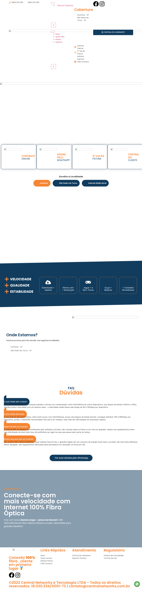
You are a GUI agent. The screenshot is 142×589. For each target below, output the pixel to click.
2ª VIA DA (98, 156)
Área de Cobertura (65, 5)
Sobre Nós (59, 37)
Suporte (58, 42)
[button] (17, 400)
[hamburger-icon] (53, 3)
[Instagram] (102, 4)
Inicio (57, 34)
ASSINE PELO (61, 156)
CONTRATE (28, 156)
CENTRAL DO (133, 156)
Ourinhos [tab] (44, 183)
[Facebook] (96, 4)
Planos (58, 39)
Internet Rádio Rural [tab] (97, 183)
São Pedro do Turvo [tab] (68, 183)
